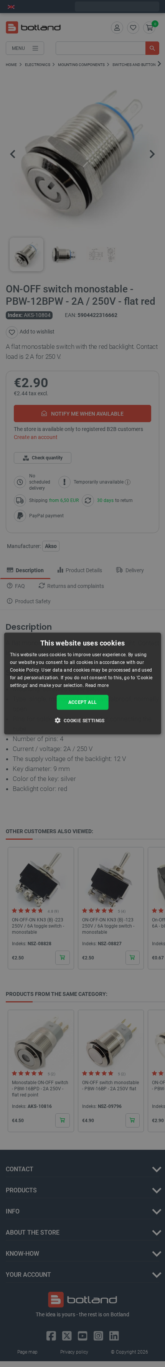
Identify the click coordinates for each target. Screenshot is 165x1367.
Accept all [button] (82, 702)
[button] (82, 720)
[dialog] (82, 684)
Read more (97, 685)
